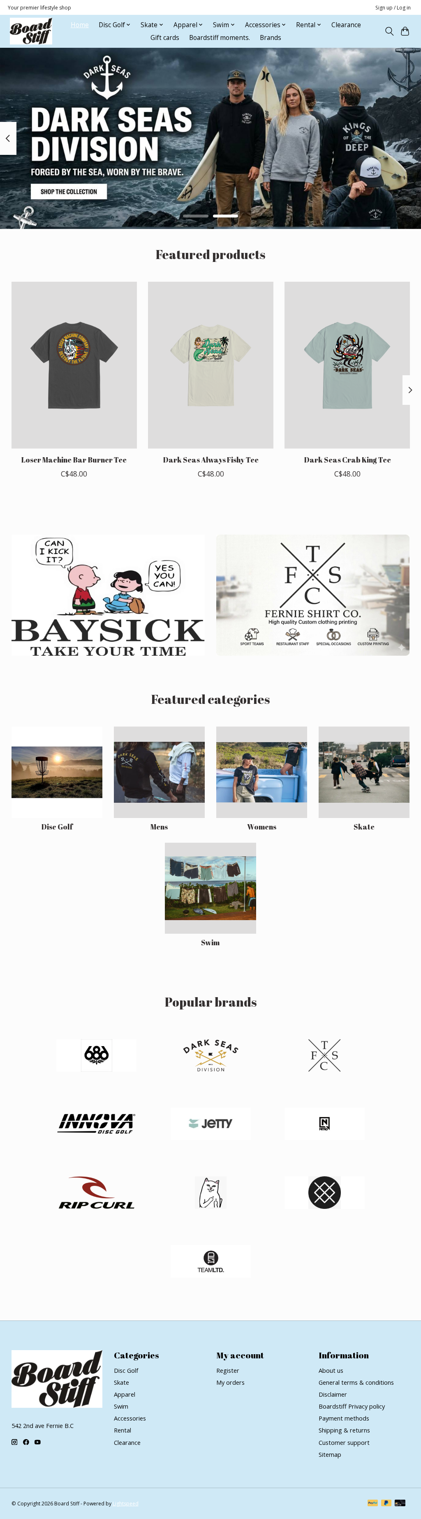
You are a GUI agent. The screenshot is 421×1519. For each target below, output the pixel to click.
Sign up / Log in (393, 7)
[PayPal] (373, 1504)
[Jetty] (210, 1125)
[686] (96, 1056)
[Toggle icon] (389, 31)
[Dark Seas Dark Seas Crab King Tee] (347, 365)
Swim (210, 942)
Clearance (346, 25)
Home (80, 25)
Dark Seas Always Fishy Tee (211, 460)
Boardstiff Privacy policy (352, 1406)
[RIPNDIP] (210, 1193)
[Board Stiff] (31, 31)
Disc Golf (57, 827)
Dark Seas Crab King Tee (347, 460)
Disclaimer (333, 1394)
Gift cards (164, 37)
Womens (261, 827)
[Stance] (324, 1193)
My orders (230, 1382)
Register (227, 1370)
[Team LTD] (210, 1262)
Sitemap (330, 1454)
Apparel (124, 1394)
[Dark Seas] (210, 1056)
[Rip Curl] (96, 1193)
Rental (122, 1430)
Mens (159, 827)
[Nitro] (324, 1125)
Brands (270, 37)
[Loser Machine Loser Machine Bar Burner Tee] (74, 365)
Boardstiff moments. (219, 37)
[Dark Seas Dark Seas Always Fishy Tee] (210, 365)
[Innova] (96, 1125)
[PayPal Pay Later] (386, 1504)
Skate (364, 827)
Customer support (344, 1442)
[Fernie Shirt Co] (324, 1056)
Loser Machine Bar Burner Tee (74, 460)
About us (331, 1370)
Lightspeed (126, 1503)
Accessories (130, 1418)
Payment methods (344, 1418)
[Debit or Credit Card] (400, 1504)
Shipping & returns (344, 1430)
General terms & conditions (356, 1382)
